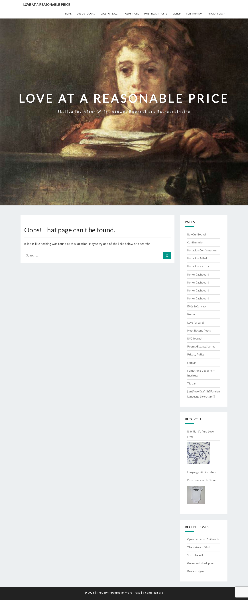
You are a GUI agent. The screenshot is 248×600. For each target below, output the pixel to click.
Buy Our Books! (86, 13)
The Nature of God (198, 547)
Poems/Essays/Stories (201, 346)
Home (68, 13)
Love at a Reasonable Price (46, 4)
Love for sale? (109, 13)
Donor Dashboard (198, 274)
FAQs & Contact (196, 306)
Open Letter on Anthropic (203, 539)
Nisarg (158, 592)
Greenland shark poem (201, 563)
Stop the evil (195, 555)
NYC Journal (194, 338)
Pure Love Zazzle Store (201, 480)
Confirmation (194, 13)
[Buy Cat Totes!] (198, 454)
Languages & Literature (201, 472)
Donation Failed (197, 258)
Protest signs (195, 571)
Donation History (198, 266)
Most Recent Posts (155, 13)
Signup (177, 13)
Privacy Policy (216, 13)
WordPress (132, 592)
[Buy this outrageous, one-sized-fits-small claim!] (196, 496)
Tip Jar (191, 383)
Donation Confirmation (202, 250)
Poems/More (131, 13)
